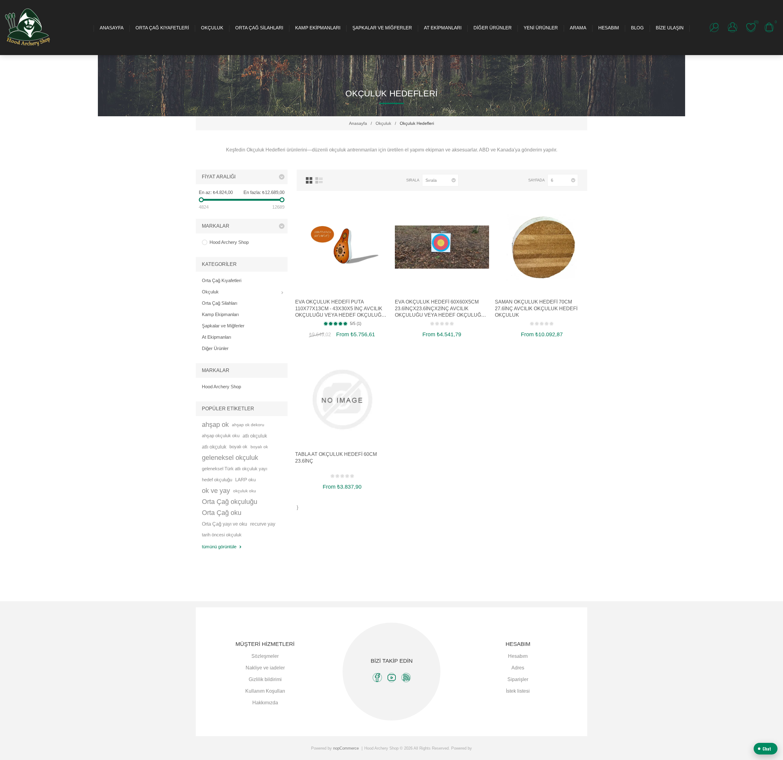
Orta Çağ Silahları (259, 27)
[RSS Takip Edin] (406, 677)
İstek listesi (518, 691)
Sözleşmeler (265, 656)
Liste (319, 180)
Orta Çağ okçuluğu (229, 501)
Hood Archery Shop (229, 242)
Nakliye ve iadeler (265, 667)
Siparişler (517, 679)
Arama (578, 27)
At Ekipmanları (443, 27)
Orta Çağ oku (221, 512)
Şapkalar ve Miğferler (382, 27)
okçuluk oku (244, 490)
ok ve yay (216, 490)
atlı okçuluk (255, 435)
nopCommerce (346, 748)
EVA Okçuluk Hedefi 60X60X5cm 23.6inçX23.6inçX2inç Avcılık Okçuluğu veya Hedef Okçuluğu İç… (440, 309)
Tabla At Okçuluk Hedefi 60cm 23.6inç (336, 458)
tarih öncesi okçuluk (222, 534)
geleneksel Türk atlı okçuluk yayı (234, 468)
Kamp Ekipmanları (317, 27)
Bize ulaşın (670, 27)
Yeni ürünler (541, 27)
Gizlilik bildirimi (265, 679)
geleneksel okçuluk (230, 457)
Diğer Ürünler (492, 27)
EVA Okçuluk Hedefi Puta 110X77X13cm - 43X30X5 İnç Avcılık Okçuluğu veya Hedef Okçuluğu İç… (340, 309)
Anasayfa (112, 27)
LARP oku (245, 479)
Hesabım (608, 27)
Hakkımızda (265, 702)
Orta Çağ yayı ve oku (224, 524)
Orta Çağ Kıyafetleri (162, 27)
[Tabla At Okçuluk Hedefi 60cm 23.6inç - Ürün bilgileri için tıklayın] (342, 399)
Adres (517, 667)
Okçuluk (212, 27)
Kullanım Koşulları (265, 691)
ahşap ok (215, 424)
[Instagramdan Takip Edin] (391, 677)
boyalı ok (238, 446)
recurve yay (262, 524)
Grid (309, 180)
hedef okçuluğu (217, 479)
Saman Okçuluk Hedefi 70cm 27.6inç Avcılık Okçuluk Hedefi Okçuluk (536, 308)
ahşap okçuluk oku (220, 435)
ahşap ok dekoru (248, 424)
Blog (637, 27)
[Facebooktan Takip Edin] (377, 677)
